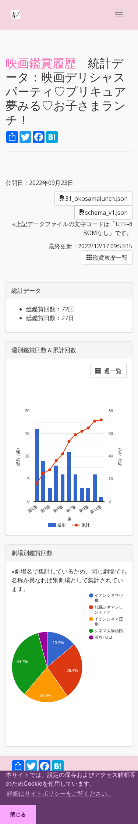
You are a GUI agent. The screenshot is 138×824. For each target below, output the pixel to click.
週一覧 (111, 371)
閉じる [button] (18, 814)
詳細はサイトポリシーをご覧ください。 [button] (60, 793)
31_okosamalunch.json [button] (96, 198)
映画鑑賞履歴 (41, 63)
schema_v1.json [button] (106, 212)
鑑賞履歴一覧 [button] (110, 257)
